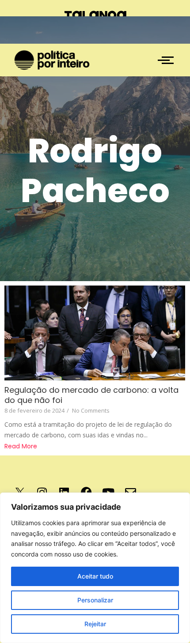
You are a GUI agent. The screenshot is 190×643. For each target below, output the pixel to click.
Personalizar (95, 600)
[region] (95, 568)
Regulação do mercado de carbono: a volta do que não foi (91, 395)
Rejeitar (95, 624)
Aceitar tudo (95, 576)
